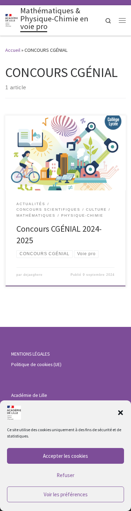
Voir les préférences (66, 494)
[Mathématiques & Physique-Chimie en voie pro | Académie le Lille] (11, 19)
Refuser (65, 475)
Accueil (12, 50)
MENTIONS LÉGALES (30, 354)
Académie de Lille (29, 395)
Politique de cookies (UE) (36, 365)
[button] (120, 412)
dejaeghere (33, 274)
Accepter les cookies (65, 456)
